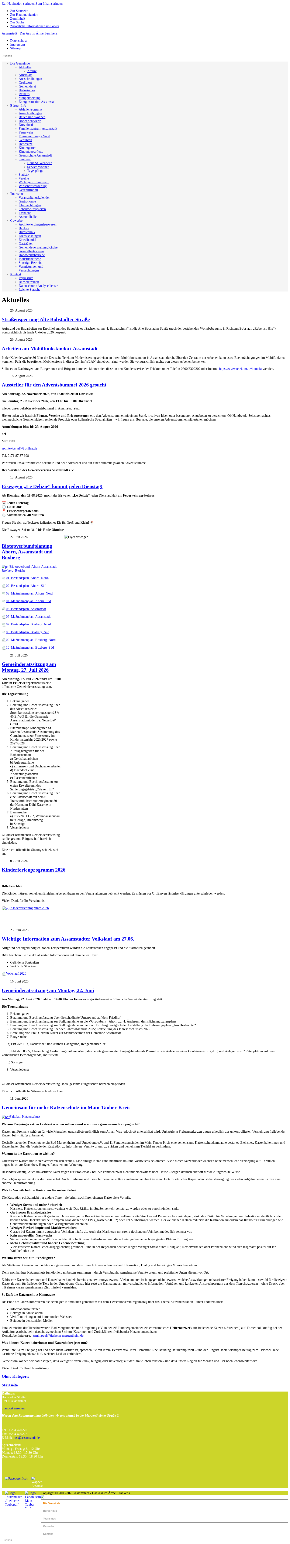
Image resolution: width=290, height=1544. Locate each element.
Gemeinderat (27, 86)
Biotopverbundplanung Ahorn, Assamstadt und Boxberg (27, 551)
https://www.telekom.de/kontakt (240, 369)
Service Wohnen (38, 167)
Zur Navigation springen (18, 3)
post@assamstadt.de (26, 1437)
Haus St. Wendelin (39, 163)
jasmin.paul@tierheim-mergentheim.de (57, 1335)
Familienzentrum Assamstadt (38, 128)
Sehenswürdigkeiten (32, 209)
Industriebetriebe (30, 259)
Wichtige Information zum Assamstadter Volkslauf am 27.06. (68, 939)
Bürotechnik (27, 232)
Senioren (25, 159)
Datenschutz (18, 40)
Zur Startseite (19, 11)
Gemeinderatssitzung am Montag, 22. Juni (48, 990)
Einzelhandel (27, 239)
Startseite (10, 1385)
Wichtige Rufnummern (34, 182)
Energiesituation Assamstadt (37, 101)
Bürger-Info (18, 105)
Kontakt (15, 274)
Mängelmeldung (30, 98)
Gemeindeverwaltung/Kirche (38, 247)
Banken (24, 228)
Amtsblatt (25, 75)
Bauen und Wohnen (32, 117)
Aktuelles (25, 67)
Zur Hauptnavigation (24, 14)
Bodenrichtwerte (30, 121)
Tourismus (17, 193)
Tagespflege (35, 170)
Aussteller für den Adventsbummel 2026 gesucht (54, 385)
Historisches (27, 90)
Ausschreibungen (30, 78)
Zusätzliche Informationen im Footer (34, 26)
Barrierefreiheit (29, 282)
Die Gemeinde (20, 63)
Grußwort (25, 82)
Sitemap (15, 48)
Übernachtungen (30, 205)
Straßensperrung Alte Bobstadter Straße (46, 319)
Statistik (24, 174)
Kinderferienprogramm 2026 (33, 870)
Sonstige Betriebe (30, 262)
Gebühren (25, 140)
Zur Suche (17, 22)
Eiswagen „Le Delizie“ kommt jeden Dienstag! (52, 486)
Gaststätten (26, 243)
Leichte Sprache (29, 289)
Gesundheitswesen (31, 251)
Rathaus (24, 94)
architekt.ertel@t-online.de (19, 448)
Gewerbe (16, 220)
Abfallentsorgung (30, 109)
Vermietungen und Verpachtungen (31, 268)
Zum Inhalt (17, 18)
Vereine (24, 178)
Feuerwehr (26, 132)
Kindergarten (27, 147)
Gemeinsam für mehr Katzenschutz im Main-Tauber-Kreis (66, 1107)
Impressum (17, 44)
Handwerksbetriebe (32, 255)
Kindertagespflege (31, 151)
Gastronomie (27, 201)
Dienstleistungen (30, 236)
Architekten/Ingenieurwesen (37, 224)
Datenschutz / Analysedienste (38, 285)
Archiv (32, 71)
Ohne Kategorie (15, 1376)
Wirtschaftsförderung (33, 186)
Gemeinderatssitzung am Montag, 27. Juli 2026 (29, 667)
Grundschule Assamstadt (35, 155)
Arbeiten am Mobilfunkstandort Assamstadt (50, 348)
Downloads (26, 124)
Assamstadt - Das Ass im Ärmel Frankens (30, 33)
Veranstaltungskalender (34, 197)
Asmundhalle (28, 216)
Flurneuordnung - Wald (34, 136)
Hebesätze (25, 144)
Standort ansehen (13, 1408)
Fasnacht (25, 213)
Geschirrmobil (28, 190)
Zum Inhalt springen (49, 3)
